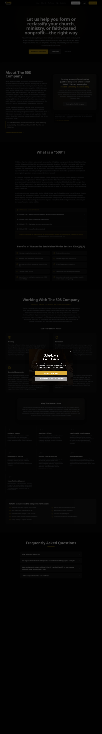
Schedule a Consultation (51, 373)
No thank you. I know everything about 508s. (51, 378)
